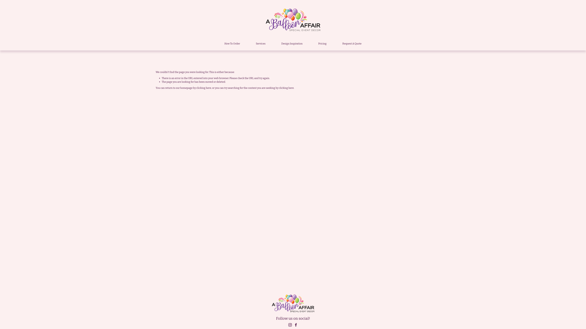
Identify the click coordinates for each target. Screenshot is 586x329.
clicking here (203, 88)
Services (261, 43)
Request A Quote (352, 43)
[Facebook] (296, 325)
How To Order (232, 43)
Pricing (322, 43)
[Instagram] (290, 325)
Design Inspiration (292, 43)
